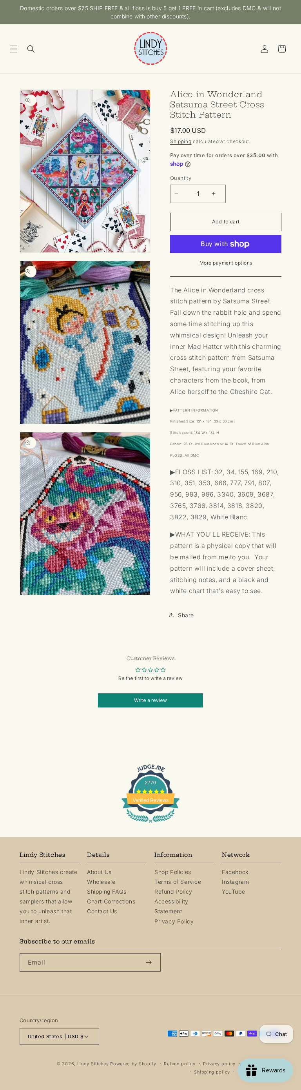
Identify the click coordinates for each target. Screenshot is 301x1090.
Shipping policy (212, 1072)
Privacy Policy (174, 921)
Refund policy (179, 1063)
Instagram (235, 881)
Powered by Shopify (133, 1063)
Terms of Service (177, 881)
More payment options (225, 263)
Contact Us (102, 911)
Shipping (181, 141)
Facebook (235, 872)
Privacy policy (219, 1063)
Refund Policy (173, 891)
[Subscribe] (151, 962)
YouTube (233, 891)
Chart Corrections (111, 901)
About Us (99, 872)
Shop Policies (172, 872)
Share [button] (186, 615)
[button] (16, 49)
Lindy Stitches (93, 1063)
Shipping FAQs (107, 891)
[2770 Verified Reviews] (150, 824)
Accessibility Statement (171, 906)
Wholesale (101, 881)
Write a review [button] (150, 700)
